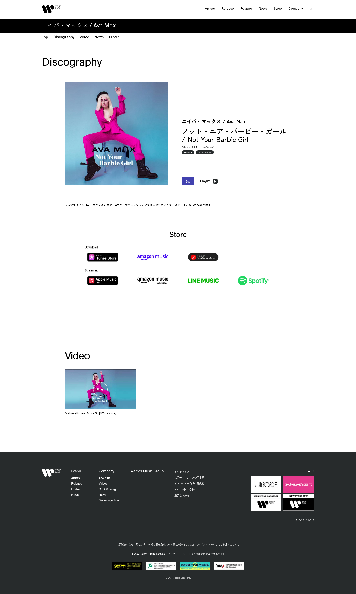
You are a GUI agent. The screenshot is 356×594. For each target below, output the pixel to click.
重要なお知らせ (183, 495)
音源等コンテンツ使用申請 (189, 477)
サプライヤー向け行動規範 (189, 483)
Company (296, 8)
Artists (210, 8)
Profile (114, 37)
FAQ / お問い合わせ (185, 489)
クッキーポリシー (178, 554)
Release (227, 8)
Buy (188, 181)
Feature (246, 8)
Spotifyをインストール (202, 544)
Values (103, 483)
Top (45, 37)
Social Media (305, 519)
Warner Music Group (147, 471)
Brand (76, 471)
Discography (63, 37)
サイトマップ (181, 471)
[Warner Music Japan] (51, 472)
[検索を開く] (311, 9)
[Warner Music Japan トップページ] (51, 9)
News (99, 37)
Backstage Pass (109, 500)
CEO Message (108, 489)
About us (104, 478)
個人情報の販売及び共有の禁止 (160, 544)
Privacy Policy (139, 554)
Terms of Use (157, 554)
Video (84, 37)
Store (278, 8)
